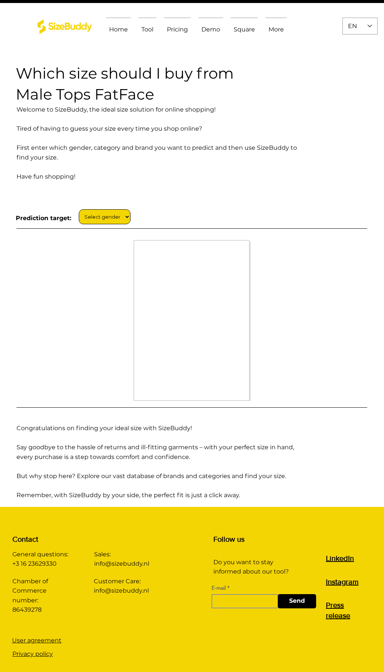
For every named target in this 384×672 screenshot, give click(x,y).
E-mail (219, 587)
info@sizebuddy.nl (121, 563)
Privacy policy (32, 653)
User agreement (37, 640)
